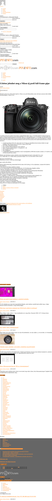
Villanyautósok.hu (18, 448)
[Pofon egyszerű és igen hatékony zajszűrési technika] (7, 296)
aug (18, 467)
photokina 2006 (6, 404)
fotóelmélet (5, 387)
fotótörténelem (6, 390)
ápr (12, 468)
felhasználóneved (16, 18)
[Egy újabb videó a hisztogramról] (7, 324)
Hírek (4, 9)
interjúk (4, 393)
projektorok (5, 407)
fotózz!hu (5, 391)
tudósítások (5, 418)
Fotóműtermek (6, 446)
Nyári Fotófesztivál (7, 445)
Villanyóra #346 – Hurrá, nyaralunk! (10, 452)
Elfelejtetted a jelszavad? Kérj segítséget (8, 40)
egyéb (4, 80)
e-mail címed (15, 26)
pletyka (4, 188)
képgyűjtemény (6, 395)
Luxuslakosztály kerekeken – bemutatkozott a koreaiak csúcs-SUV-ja (17, 456)
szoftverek (5, 409)
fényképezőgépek (6, 386)
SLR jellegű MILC (7, 429)
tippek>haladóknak (7, 415)
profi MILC (5, 431)
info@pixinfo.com (9, 479)
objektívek (5, 401)
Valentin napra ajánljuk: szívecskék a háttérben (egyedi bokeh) (17, 347)
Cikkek (4, 11)
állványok (5, 380)
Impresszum (5, 440)
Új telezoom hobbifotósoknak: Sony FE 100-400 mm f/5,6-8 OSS (18, 496)
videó (4, 419)
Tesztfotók (5, 414)
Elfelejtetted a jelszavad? (5, 22)
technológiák (5, 412)
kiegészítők (5, 397)
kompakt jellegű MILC (8, 428)
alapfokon (5, 379)
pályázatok (5, 403)
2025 (4, 468)
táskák (4, 411)
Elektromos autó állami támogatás (8, 461)
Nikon (4, 186)
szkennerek (5, 408)
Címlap (4, 8)
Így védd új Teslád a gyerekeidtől (10, 455)
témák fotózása (6, 413)
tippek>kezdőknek (7, 417)
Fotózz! (4, 13)
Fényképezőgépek (6, 12)
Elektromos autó (4, 459)
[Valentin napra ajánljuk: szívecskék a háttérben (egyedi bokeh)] (7, 344)
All (3, 377)
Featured (4, 385)
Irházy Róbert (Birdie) (4, 88)
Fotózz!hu (5, 442)
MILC (4, 441)
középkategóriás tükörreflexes (9, 433)
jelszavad (14, 19)
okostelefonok (6, 402)
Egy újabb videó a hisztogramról (9, 327)
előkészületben (6, 384)
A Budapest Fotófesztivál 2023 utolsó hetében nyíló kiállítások (18, 203)
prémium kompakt (6, 425)
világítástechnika (6, 420)
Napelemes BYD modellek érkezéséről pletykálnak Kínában (16, 451)
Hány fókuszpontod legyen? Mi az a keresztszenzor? (14, 366)
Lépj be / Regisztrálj (7, 31)
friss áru (4, 392)
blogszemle (5, 381)
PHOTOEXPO (6, 443)
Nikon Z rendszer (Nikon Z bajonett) (10, 187)
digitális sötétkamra (7, 382)
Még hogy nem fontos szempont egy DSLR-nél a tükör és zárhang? (18, 308)
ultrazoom (5, 424)
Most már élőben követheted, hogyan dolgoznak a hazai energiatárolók (18, 454)
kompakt (4, 423)
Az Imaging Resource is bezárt (14, 204)
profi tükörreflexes (7, 434)
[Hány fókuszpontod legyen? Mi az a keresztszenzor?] (7, 363)
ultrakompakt (5, 422)
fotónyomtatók (6, 388)
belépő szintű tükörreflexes (8, 430)
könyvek (4, 398)
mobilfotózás (5, 400)
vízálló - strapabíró (7, 426)
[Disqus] (26, 230)
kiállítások (5, 396)
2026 (4, 467)
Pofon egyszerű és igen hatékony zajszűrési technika (14, 299)
